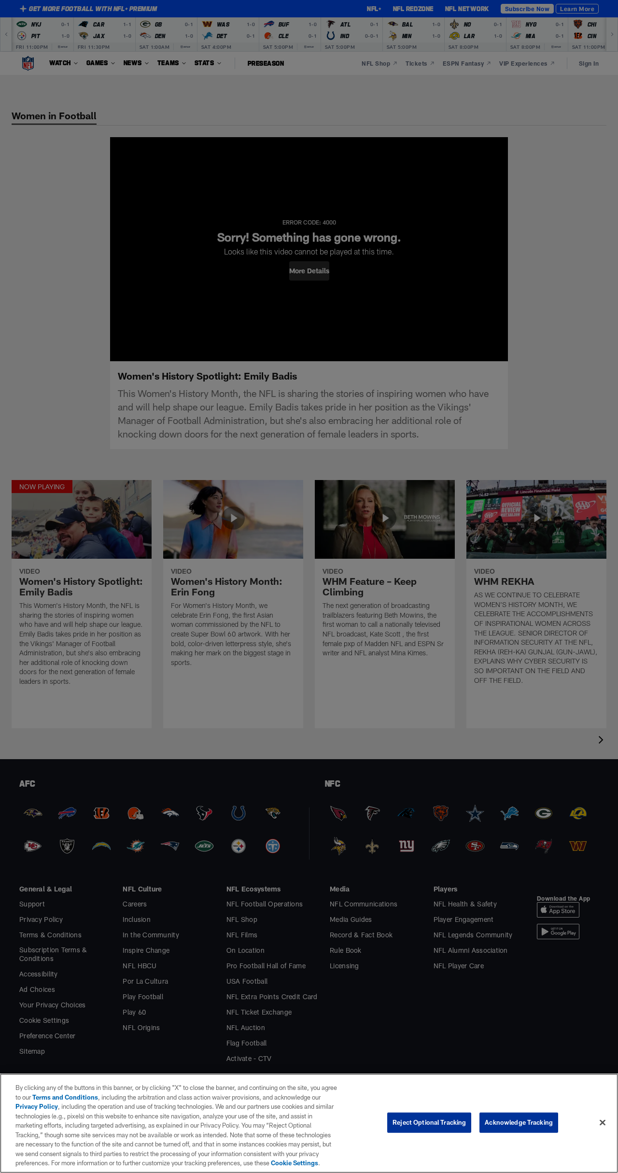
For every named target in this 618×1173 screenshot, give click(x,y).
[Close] (602, 1122)
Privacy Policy (36, 1106)
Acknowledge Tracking (519, 1122)
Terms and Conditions (65, 1097)
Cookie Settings (294, 1163)
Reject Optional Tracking (429, 1122)
